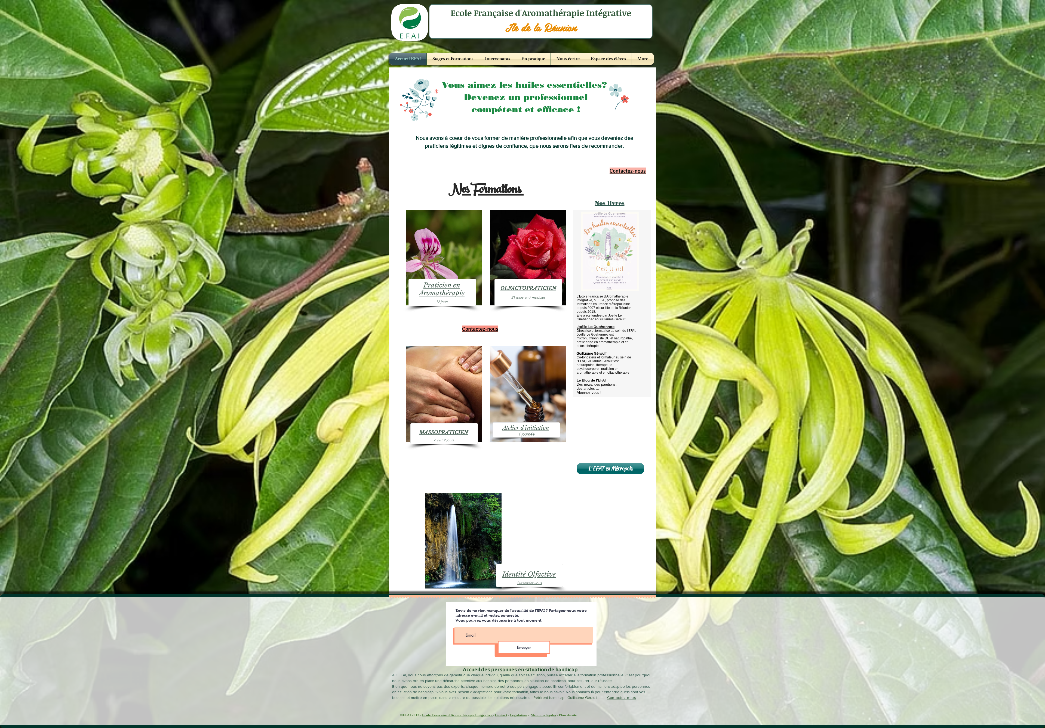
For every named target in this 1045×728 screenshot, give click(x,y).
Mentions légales (543, 715)
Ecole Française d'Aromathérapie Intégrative (457, 715)
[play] (625, 286)
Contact (501, 715)
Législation (518, 715)
